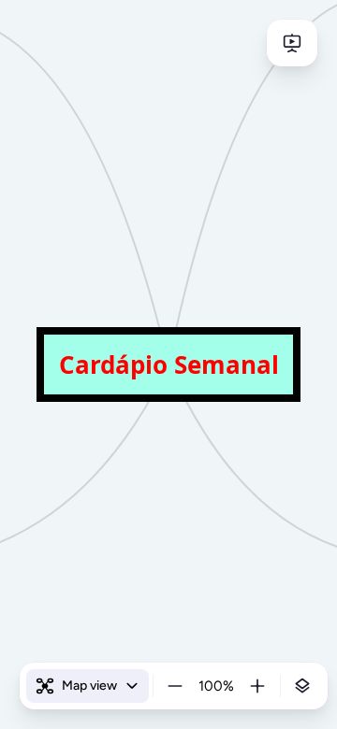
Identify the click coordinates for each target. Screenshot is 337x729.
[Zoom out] (175, 686)
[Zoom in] (257, 686)
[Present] (292, 43)
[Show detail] (302, 686)
